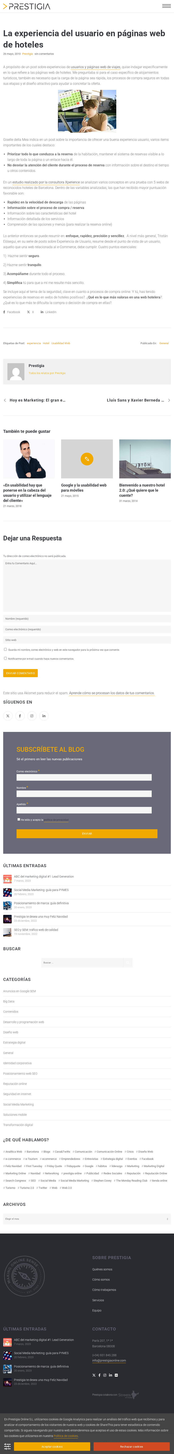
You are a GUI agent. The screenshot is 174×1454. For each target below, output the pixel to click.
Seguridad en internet (17, 1094)
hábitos (102, 1166)
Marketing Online (16, 1173)
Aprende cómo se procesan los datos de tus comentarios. (112, 693)
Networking (52, 1173)
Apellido (22, 804)
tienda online (159, 1180)
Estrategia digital (14, 1042)
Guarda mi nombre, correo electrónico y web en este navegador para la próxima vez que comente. (64, 649)
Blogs (47, 1151)
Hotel (46, 343)
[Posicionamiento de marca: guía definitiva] (7, 905)
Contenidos (10, 1011)
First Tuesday (34, 1166)
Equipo (96, 1310)
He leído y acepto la (45, 819)
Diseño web (10, 1032)
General (164, 343)
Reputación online (15, 1083)
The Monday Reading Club (131, 1180)
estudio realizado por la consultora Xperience (46, 182)
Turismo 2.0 (27, 1187)
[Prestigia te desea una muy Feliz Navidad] (7, 919)
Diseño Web (145, 1151)
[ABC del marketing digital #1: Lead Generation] (7, 879)
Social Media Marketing (18, 1104)
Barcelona (33, 1151)
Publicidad (92, 1173)
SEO (33, 1180)
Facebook (148, 1158)
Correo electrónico (28, 771)
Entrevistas (91, 1158)
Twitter (43, 1187)
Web (54, 1187)
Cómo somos (101, 1279)
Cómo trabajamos (104, 1289)
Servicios (98, 1300)
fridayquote (73, 1166)
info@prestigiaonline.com (109, 1360)
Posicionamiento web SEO (20, 1073)
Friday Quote (54, 1166)
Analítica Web (14, 1151)
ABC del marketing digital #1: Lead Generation (44, 876)
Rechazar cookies (131, 1446)
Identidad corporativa (17, 1063)
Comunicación (83, 1151)
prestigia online (72, 1173)
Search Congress (16, 1180)
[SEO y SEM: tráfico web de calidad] (7, 932)
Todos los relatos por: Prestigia (47, 373)
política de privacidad (56, 819)
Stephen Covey (102, 1180)
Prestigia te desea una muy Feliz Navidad (41, 916)
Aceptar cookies (52, 1446)
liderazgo (117, 1166)
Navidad (35, 1173)
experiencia (34, 343)
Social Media (48, 1180)
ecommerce (49, 1158)
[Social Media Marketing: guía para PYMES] (7, 892)
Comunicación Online (109, 1151)
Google (89, 1166)
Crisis (130, 1151)
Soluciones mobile (15, 1114)
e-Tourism (31, 1158)
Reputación (133, 1173)
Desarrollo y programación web (23, 1022)
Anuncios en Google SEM (19, 991)
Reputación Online (156, 1173)
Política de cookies (66, 1436)
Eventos (132, 1158)
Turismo (10, 1187)
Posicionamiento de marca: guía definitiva (41, 903)
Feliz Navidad (13, 1166)
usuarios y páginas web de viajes (95, 67)
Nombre (22, 787)
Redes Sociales (113, 1173)
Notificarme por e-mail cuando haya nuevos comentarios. (40, 658)
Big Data (8, 1001)
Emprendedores (70, 1158)
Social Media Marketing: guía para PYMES (41, 890)
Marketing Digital (154, 1166)
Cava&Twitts (62, 1151)
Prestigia (36, 365)
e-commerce (13, 1158)
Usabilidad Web (60, 343)
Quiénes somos (102, 1269)
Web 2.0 (67, 1187)
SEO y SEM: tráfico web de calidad (36, 929)
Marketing (133, 1166)
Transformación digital (18, 1125)
